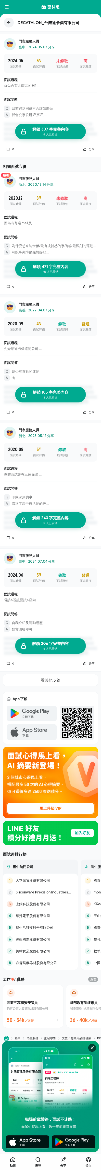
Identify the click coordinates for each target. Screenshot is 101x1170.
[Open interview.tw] (6, 1038)
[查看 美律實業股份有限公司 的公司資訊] (40, 951)
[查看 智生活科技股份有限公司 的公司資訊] (40, 927)
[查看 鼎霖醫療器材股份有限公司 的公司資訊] (40, 963)
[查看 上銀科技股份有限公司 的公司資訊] (40, 904)
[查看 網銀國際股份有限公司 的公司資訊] (40, 939)
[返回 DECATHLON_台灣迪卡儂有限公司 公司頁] (50, 22)
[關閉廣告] (92, 1048)
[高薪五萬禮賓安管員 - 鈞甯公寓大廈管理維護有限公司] (33, 1006)
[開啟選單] (7, 7)
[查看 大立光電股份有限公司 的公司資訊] (40, 880)
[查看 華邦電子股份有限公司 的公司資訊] (40, 916)
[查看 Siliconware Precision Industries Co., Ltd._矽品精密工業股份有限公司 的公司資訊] (40, 892)
